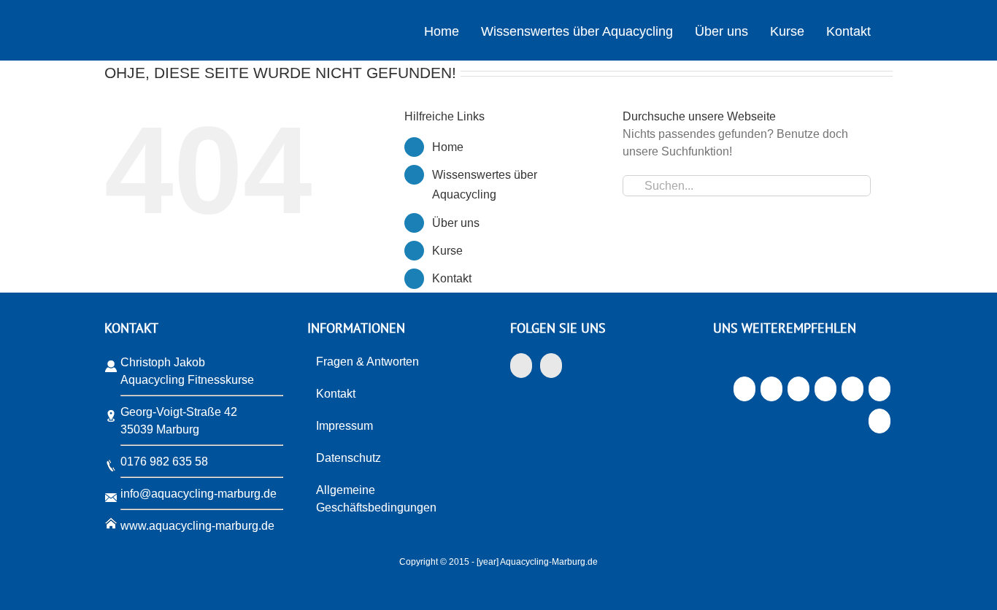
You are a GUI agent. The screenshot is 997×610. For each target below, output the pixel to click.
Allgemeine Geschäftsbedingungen (376, 499)
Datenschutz (348, 458)
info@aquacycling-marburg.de (198, 493)
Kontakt (451, 278)
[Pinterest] (852, 393)
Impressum (344, 426)
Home (447, 147)
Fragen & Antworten (367, 361)
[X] (771, 393)
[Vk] (879, 393)
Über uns (456, 223)
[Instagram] (551, 365)
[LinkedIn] (798, 393)
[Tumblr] (825, 393)
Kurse (447, 250)
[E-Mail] (879, 425)
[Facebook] (521, 365)
